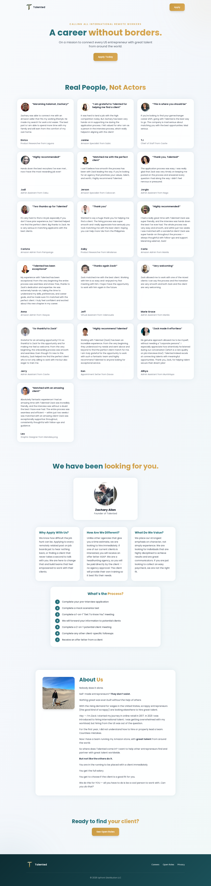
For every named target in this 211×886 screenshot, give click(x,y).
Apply (177, 7)
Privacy (181, 864)
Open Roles (168, 864)
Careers (155, 864)
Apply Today (105, 57)
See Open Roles (105, 831)
